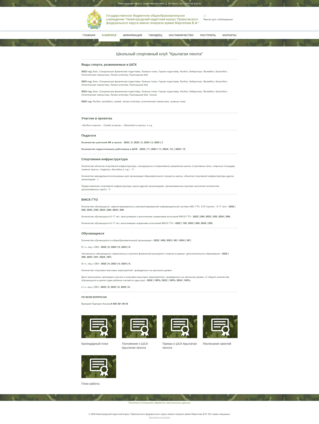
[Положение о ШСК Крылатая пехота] (139, 326)
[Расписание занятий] (220, 326)
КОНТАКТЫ (229, 35)
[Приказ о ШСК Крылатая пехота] (179, 326)
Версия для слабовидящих (218, 19)
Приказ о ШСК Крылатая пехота (179, 345)
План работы (90, 383)
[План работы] (98, 366)
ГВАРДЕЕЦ (155, 35)
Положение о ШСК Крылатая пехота (135, 345)
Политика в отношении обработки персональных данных (159, 402)
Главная (89, 35)
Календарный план (94, 343)
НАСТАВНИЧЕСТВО (181, 35)
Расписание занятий (217, 343)
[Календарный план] (98, 326)
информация (132, 35)
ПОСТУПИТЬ (208, 35)
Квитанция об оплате (159, 417)
